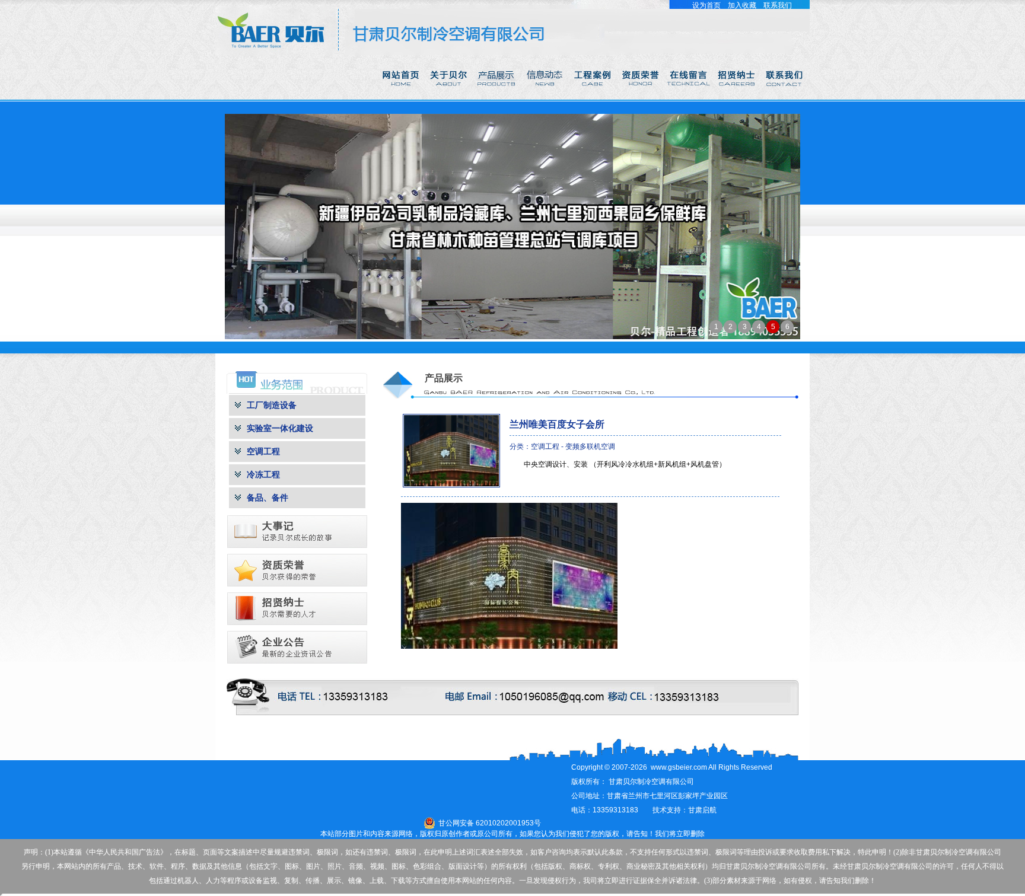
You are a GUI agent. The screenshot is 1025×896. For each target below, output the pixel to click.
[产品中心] (497, 97)
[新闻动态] (545, 97)
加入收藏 (742, 5)
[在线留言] (690, 97)
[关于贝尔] (449, 97)
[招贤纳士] (738, 97)
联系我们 (777, 5)
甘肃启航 (702, 810)
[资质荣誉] (641, 97)
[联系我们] (786, 97)
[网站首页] (401, 97)
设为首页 (706, 5)
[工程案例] (593, 97)
